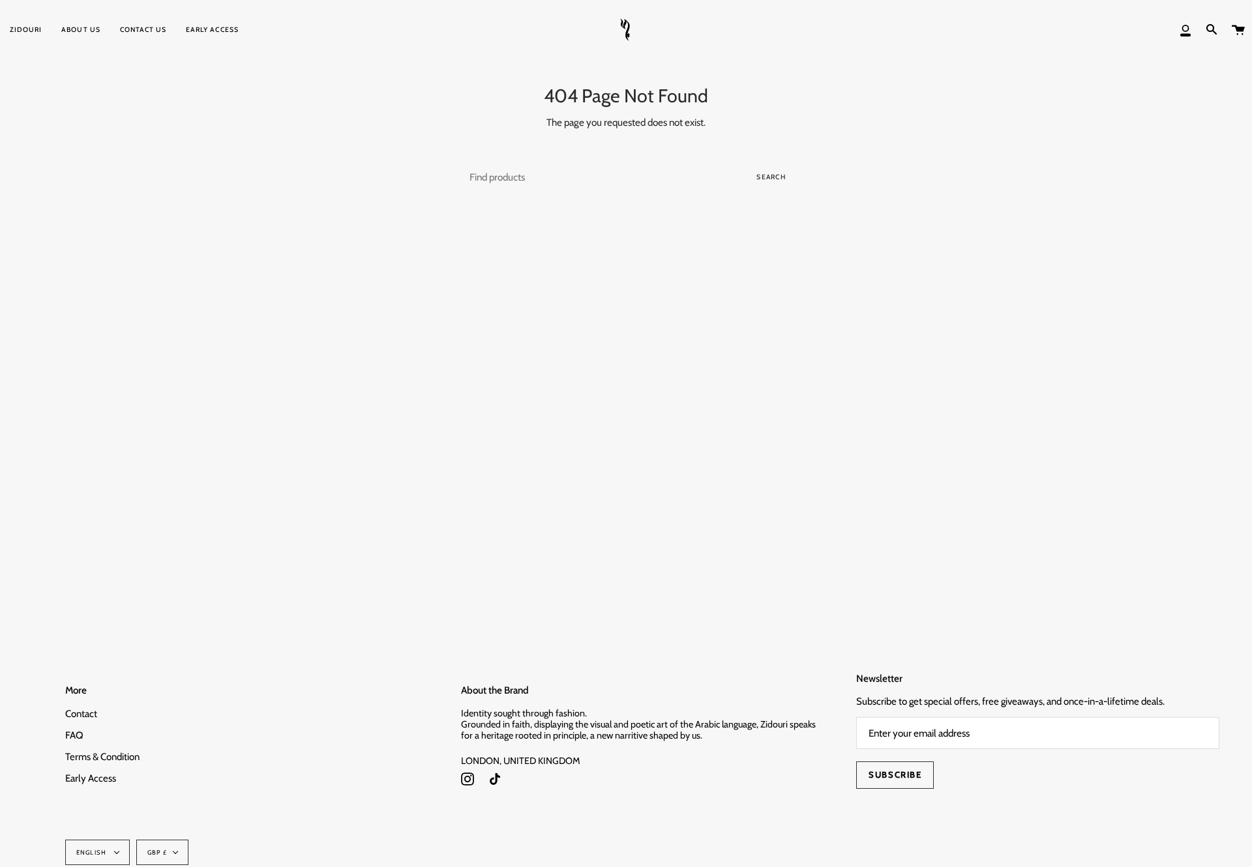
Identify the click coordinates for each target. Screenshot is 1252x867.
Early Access (90, 778)
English (92, 852)
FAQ (74, 735)
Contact (81, 714)
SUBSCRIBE (895, 774)
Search (771, 177)
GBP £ (157, 852)
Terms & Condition (102, 757)
